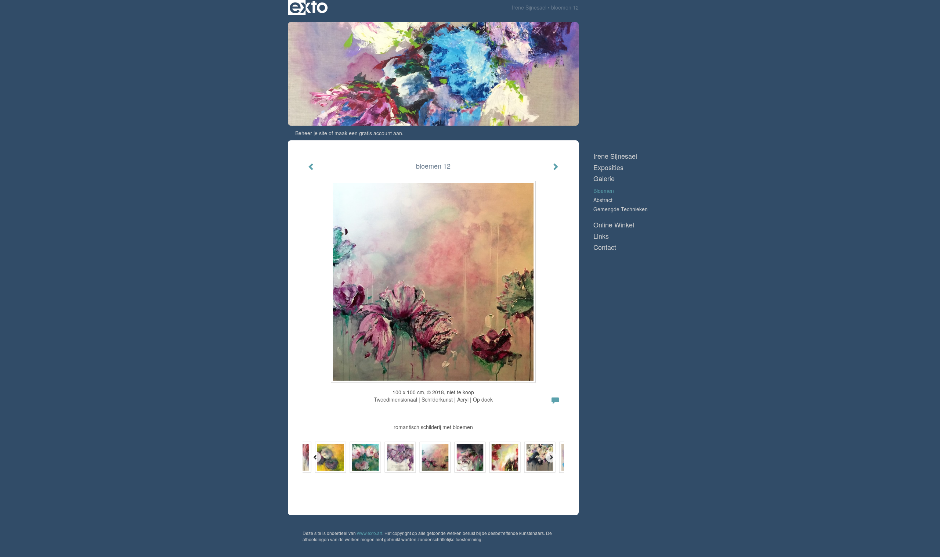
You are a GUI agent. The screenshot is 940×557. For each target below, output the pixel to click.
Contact (604, 247)
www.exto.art (369, 533)
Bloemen (603, 190)
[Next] (551, 457)
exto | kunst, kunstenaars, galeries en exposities (308, 7)
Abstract (602, 200)
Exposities (608, 167)
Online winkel (613, 224)
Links (601, 236)
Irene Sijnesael (529, 7)
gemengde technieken (620, 209)
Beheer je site (311, 133)
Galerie (604, 178)
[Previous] (315, 457)
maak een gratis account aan (368, 133)
